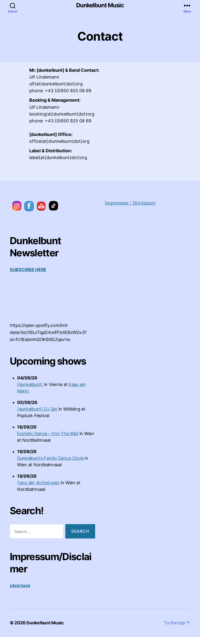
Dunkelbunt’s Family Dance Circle (50, 458)
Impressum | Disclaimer (130, 203)
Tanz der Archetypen (38, 482)
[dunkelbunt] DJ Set (37, 409)
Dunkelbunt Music (100, 5)
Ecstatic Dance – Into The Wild (47, 433)
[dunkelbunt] (30, 384)
